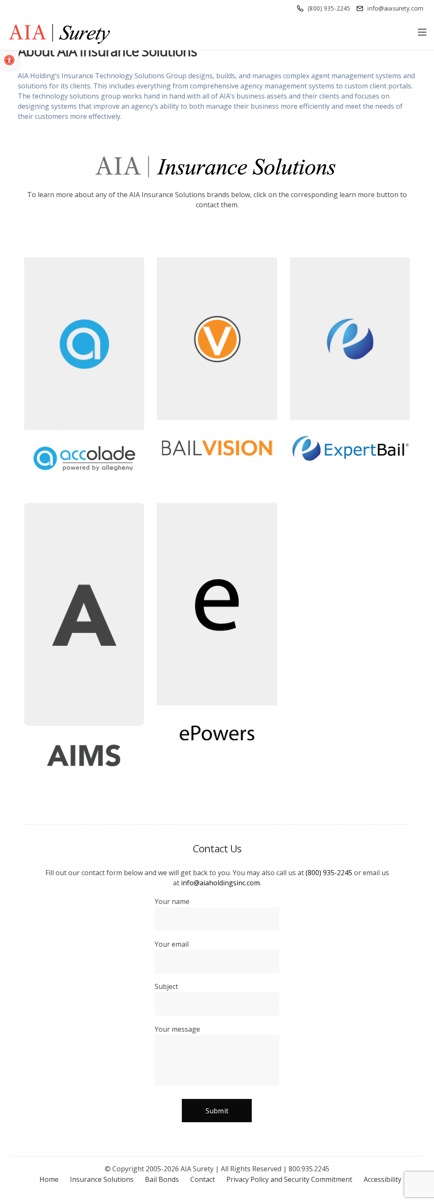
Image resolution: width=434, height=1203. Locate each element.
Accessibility (382, 1179)
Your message (177, 1029)
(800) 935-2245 (329, 872)
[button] (9, 60)
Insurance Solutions (102, 1179)
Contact (202, 1179)
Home (48, 1179)
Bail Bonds (162, 1179)
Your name (172, 901)
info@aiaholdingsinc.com (220, 882)
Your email (172, 944)
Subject (166, 986)
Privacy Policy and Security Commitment (289, 1179)
